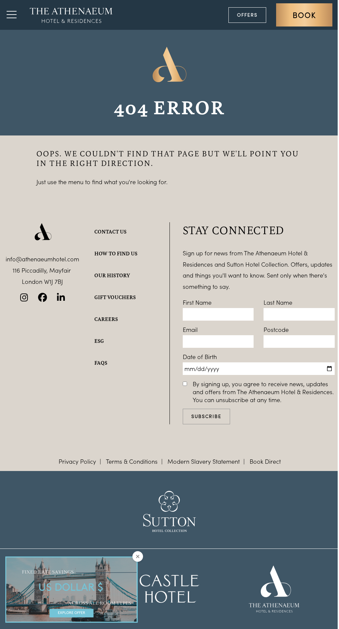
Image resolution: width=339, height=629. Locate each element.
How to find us (115, 253)
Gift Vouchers (115, 297)
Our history (112, 275)
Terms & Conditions (132, 461)
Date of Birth (200, 357)
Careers (106, 319)
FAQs (100, 362)
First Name (197, 302)
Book (304, 15)
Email (190, 330)
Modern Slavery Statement (204, 461)
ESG (99, 341)
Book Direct (265, 461)
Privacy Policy (77, 461)
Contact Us (110, 231)
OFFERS (247, 15)
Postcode (276, 330)
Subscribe (206, 416)
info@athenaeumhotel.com (42, 259)
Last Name (278, 302)
